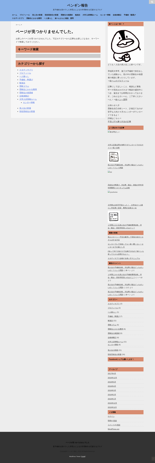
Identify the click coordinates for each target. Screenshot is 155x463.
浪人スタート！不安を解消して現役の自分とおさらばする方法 (125, 238)
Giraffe (83, 456)
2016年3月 (112, 390)
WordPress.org (113, 429)
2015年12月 (112, 403)
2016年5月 (112, 382)
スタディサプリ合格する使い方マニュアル (124, 258)
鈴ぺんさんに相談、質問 (64, 18)
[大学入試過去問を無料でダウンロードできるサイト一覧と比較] (114, 136)
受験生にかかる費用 (34, 18)
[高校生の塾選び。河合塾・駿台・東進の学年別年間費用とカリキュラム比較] (114, 177)
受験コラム (24, 86)
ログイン (111, 416)
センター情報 (105, 15)
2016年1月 (112, 399)
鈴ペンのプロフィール (119, 81)
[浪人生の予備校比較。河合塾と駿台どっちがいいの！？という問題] (114, 157)
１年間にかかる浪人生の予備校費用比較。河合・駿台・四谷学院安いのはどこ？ (125, 226)
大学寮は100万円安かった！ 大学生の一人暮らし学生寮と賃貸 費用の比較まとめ (125, 206)
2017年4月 (112, 373)
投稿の (112, 421)
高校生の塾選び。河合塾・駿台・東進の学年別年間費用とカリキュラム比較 (125, 186)
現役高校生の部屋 (51, 15)
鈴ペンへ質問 (121, 100)
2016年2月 (112, 395)
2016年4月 (112, 386)
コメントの (114, 425)
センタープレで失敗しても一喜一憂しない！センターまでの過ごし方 (125, 245)
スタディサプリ (18, 18)
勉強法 (77, 15)
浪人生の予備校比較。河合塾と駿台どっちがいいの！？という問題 (125, 166)
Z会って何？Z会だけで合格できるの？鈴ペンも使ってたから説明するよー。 (126, 252)
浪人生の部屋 (37, 15)
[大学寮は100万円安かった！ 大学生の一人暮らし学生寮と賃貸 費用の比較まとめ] (114, 197)
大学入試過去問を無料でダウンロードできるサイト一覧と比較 (125, 146)
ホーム (14, 15)
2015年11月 (112, 407)
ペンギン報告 (77, 5)
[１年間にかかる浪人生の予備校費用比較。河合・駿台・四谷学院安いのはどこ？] (114, 217)
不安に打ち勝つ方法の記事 (119, 122)
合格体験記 (117, 15)
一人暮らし (48, 18)
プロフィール (25, 15)
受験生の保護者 (67, 15)
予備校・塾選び (130, 15)
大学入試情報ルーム (90, 15)
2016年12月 (112, 378)
